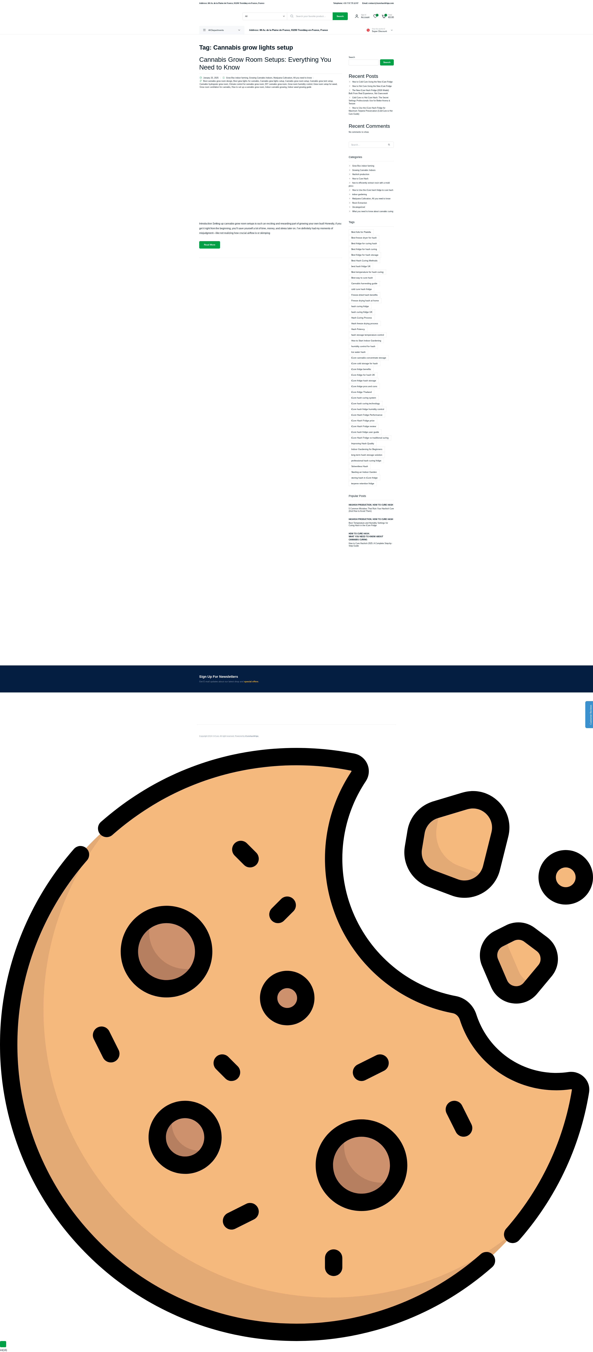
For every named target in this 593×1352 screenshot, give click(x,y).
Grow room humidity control (300, 84)
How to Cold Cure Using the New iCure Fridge (372, 82)
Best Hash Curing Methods (364, 260)
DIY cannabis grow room (276, 84)
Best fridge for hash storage (364, 255)
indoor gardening (359, 194)
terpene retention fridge (362, 483)
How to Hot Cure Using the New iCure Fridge (372, 86)
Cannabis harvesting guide (364, 283)
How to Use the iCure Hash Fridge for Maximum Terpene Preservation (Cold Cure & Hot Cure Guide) (371, 111)
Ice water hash (358, 352)
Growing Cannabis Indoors (260, 78)
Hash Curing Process (361, 317)
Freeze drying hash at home (365, 300)
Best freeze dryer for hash (364, 237)
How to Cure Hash (360, 178)
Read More (209, 244)
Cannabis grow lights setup (272, 81)
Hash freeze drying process (364, 323)
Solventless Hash (359, 466)
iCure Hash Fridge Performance (366, 415)
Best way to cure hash (362, 277)
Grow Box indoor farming (237, 78)
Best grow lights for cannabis (246, 81)
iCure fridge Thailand (361, 392)
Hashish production (360, 174)
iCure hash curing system (363, 398)
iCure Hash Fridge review (363, 426)
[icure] (217, 16)
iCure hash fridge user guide (365, 432)
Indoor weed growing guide (299, 87)
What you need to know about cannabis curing (372, 211)
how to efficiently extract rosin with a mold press (369, 184)
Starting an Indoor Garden (364, 472)
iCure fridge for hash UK (363, 375)
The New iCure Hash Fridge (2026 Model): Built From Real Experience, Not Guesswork (369, 92)
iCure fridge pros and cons (364, 386)
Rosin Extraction (359, 203)
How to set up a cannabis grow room (248, 87)
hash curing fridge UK (361, 312)
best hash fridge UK (360, 266)
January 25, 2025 (211, 78)
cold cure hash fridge (361, 289)
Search (340, 16)
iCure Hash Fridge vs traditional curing (370, 438)
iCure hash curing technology (365, 403)
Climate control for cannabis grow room (246, 84)
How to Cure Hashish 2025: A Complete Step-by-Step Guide (370, 544)
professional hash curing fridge (366, 460)
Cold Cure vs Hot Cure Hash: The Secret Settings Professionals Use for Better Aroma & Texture (369, 100)
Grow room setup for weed (325, 84)
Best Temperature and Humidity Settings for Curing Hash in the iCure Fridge (368, 524)
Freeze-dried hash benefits (364, 295)
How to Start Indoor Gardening (366, 340)
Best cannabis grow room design (217, 81)
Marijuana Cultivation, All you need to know (292, 78)
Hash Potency (358, 329)
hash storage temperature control (367, 335)
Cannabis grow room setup (297, 81)
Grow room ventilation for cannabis (215, 87)
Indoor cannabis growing (276, 87)
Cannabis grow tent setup (321, 81)
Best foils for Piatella (361, 232)
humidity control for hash (363, 346)
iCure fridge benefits (361, 369)
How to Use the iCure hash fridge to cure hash (372, 190)
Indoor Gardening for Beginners (366, 449)
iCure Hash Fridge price (362, 420)
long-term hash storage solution (366, 455)
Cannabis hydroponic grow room (214, 84)
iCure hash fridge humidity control (367, 409)
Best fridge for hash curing (364, 249)
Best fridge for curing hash (364, 243)
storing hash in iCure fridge (364, 478)
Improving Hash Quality (362, 443)
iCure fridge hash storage (363, 380)
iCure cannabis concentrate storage (368, 357)
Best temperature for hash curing (367, 272)
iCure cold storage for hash (364, 363)
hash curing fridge (360, 306)
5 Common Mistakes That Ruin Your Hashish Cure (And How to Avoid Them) (371, 509)
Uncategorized (358, 207)
